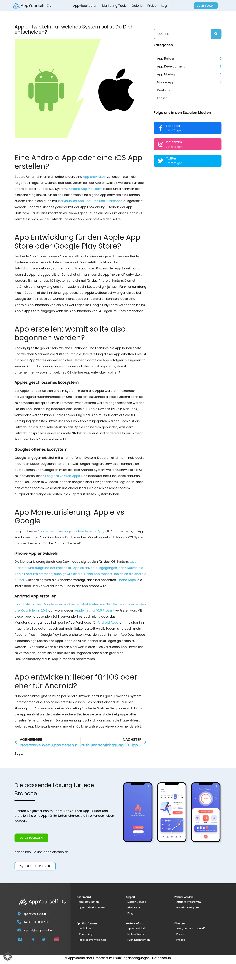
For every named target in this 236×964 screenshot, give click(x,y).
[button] (7, 956)
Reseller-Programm (188, 907)
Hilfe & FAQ (134, 907)
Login (165, 5)
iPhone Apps (126, 580)
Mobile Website (137, 934)
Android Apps (108, 622)
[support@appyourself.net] (19, 930)
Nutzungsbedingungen (132, 958)
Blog (130, 913)
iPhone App (86, 934)
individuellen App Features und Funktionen (90, 201)
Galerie (137, 5)
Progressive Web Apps (62, 476)
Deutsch (163, 90)
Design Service (137, 902)
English (162, 98)
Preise (152, 5)
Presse (180, 940)
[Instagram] (160, 144)
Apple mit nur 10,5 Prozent (94, 610)
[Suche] (216, 34)
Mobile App (165, 82)
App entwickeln (94, 177)
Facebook (173, 126)
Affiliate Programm (188, 902)
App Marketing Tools (92, 907)
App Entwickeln (137, 928)
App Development (171, 66)
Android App (86, 928)
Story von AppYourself (190, 928)
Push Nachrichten (139, 940)
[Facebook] (160, 128)
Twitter (171, 158)
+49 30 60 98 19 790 (36, 922)
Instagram (174, 142)
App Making (166, 74)
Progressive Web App (92, 940)
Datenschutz (162, 958)
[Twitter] (160, 160)
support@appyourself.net (39, 930)
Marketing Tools (114, 5)
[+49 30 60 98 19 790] (19, 922)
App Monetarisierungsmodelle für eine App (70, 531)
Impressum (103, 958)
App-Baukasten (85, 5)
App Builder (165, 58)
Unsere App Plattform (85, 189)
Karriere (181, 934)
